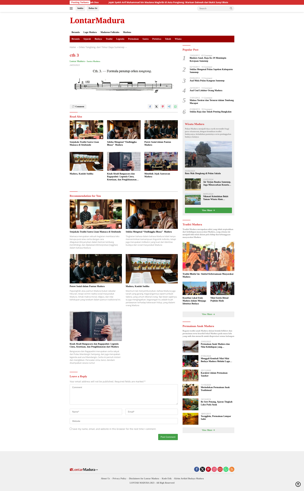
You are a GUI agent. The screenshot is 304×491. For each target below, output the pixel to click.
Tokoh (168, 39)
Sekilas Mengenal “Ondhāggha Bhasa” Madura (122, 143)
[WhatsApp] (225, 469)
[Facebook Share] (150, 106)
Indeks (80, 8)
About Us (105, 478)
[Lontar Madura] (97, 20)
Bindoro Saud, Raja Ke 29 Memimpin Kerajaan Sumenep (208, 59)
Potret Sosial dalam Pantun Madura (157, 143)
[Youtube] (220, 469)
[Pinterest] (208, 469)
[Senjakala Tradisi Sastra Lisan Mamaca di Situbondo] (86, 129)
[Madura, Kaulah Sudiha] (86, 161)
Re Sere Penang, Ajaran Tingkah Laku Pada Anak (216, 403)
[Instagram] (214, 469)
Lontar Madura (77, 61)
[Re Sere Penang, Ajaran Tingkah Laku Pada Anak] (190, 404)
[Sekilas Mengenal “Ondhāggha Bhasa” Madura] (124, 129)
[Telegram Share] (169, 106)
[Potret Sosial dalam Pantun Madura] (161, 129)
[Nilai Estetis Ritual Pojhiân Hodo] (222, 288)
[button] (231, 8)
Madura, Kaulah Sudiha (81, 174)
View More (207, 210)
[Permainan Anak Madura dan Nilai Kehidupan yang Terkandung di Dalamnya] (190, 347)
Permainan (133, 39)
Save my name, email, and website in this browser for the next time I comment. (114, 428)
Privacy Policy (119, 478)
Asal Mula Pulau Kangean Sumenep (207, 81)
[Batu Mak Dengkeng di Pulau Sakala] (208, 154)
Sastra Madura (93, 61)
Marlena (127, 32)
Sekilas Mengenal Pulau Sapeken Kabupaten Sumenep (211, 70)
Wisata (178, 39)
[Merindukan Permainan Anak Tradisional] (190, 390)
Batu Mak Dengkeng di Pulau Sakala (203, 173)
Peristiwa (156, 39)
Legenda (120, 39)
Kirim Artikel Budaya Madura (189, 478)
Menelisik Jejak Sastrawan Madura (157, 175)
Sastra (145, 39)
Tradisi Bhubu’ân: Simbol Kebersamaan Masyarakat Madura (208, 275)
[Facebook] (196, 469)
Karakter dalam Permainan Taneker (214, 374)
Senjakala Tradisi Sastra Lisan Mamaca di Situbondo (84, 143)
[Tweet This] (156, 106)
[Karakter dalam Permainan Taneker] (190, 375)
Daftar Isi (93, 8)
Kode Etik (167, 478)
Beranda (76, 32)
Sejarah (87, 39)
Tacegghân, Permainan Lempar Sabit (216, 417)
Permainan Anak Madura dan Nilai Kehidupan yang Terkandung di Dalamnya (215, 346)
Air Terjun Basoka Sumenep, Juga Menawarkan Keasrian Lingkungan (217, 183)
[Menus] (72, 8)
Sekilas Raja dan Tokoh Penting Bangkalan (210, 112)
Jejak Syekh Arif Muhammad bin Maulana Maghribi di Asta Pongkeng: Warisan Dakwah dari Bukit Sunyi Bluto (143, 2)
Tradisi (109, 39)
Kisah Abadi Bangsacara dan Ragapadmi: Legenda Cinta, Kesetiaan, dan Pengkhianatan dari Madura (121, 177)
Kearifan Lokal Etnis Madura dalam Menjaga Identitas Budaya (194, 301)
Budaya (98, 39)
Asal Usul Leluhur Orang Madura (206, 90)
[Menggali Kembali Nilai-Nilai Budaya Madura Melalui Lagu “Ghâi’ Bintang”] (190, 361)
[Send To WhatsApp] (175, 106)
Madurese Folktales (110, 32)
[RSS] (231, 469)
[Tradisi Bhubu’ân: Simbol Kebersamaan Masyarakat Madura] (208, 256)
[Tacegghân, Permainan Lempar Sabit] (190, 419)
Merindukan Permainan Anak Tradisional (215, 389)
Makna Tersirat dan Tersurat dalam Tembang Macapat (212, 102)
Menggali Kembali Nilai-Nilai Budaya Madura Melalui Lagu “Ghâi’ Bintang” (215, 360)
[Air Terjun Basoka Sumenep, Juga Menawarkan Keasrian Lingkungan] (193, 184)
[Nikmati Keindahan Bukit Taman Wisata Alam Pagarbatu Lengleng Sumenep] (193, 199)
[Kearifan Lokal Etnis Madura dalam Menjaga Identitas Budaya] (194, 288)
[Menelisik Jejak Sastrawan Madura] (161, 161)
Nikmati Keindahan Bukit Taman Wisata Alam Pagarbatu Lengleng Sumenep (215, 198)
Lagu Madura (90, 32)
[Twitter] (202, 469)
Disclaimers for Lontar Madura (144, 478)
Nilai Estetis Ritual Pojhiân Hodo (219, 299)
